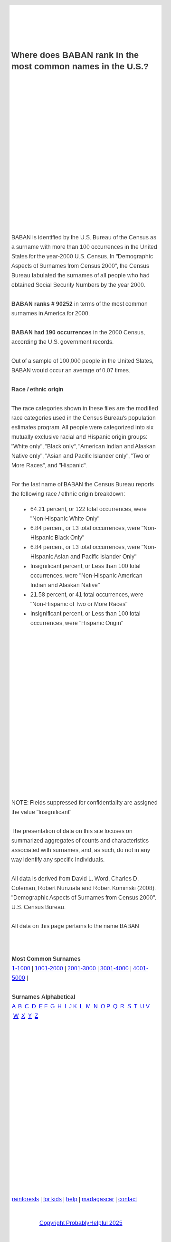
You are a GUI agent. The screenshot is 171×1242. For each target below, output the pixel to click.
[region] (85, 714)
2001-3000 (81, 968)
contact (127, 1199)
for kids (52, 1199)
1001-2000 (49, 968)
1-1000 (21, 968)
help (71, 1199)
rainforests (25, 1199)
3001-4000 (114, 968)
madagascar (98, 1199)
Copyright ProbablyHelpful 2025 (81, 1223)
